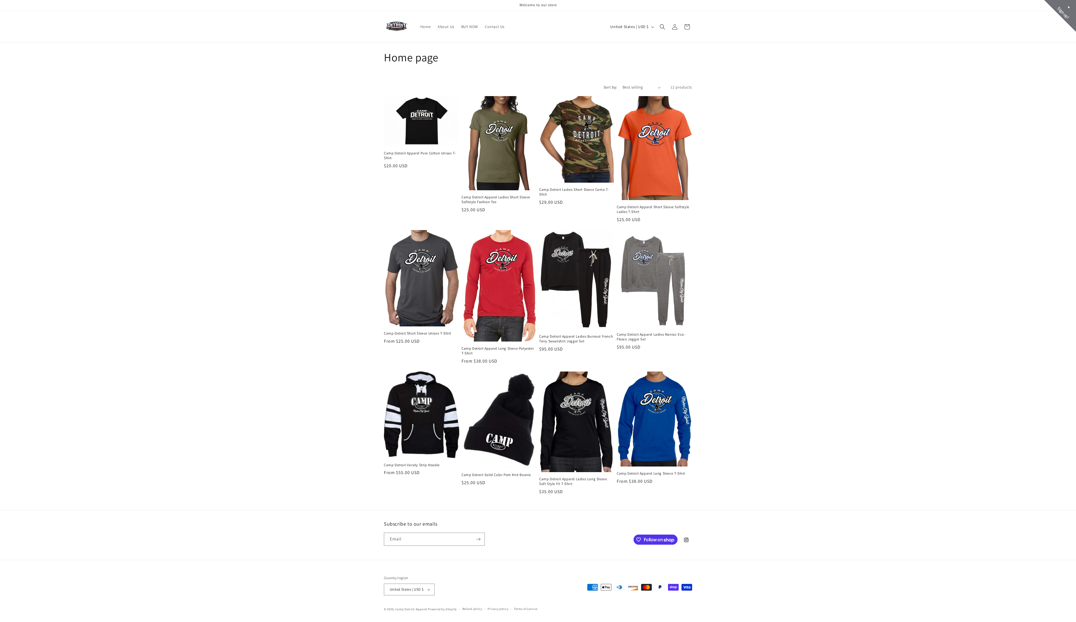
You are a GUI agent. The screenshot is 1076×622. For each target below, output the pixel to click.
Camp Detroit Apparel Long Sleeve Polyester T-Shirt (498, 351)
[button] (662, 27)
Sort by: (610, 87)
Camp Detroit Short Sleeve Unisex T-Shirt (417, 333)
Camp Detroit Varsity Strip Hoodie (412, 465)
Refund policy (472, 609)
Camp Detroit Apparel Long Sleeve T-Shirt (651, 473)
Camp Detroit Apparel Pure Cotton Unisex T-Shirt (420, 155)
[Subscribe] (478, 539)
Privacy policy (498, 609)
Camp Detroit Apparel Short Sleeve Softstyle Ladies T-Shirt (653, 209)
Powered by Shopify (442, 609)
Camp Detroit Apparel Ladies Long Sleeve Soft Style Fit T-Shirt (573, 481)
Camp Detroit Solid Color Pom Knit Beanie (496, 475)
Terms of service (525, 609)
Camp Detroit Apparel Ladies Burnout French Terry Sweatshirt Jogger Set (576, 339)
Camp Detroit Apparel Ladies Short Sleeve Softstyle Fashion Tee (496, 199)
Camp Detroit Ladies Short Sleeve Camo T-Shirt (574, 192)
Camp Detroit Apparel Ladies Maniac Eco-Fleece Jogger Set (651, 337)
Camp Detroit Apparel (411, 609)
